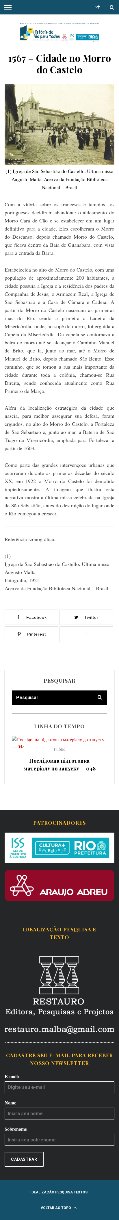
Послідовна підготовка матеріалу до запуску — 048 (59, 764)
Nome (10, 1102)
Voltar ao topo (56, 1208)
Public (59, 749)
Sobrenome (16, 1129)
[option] (59, 756)
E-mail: (12, 1076)
